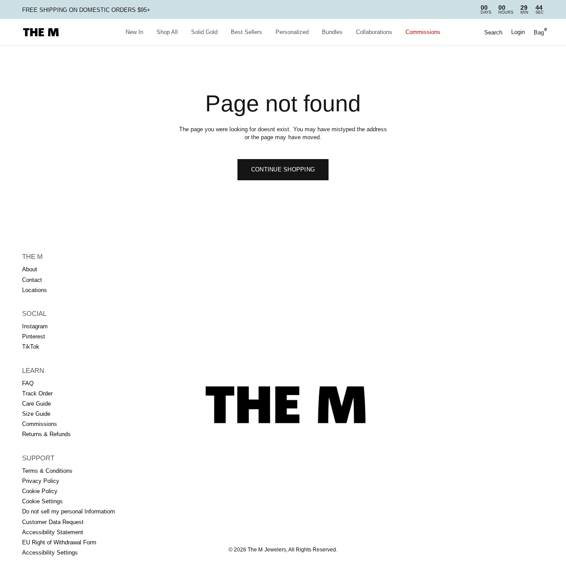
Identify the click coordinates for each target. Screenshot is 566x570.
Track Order (37, 393)
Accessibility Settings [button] (50, 552)
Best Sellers (246, 32)
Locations (34, 290)
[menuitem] (134, 32)
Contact (32, 280)
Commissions (422, 32)
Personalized (292, 32)
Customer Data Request (53, 522)
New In (134, 32)
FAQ (28, 383)
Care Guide (36, 403)
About (29, 269)
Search (493, 32)
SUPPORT (38, 458)
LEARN (33, 370)
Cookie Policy (39, 491)
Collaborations (374, 32)
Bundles (332, 32)
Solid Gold (204, 32)
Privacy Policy (40, 481)
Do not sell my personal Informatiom (68, 511)
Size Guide (36, 413)
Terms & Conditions (47, 470)
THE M (32, 256)
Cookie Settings (42, 501)
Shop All (167, 32)
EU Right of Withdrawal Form (59, 542)
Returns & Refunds (46, 434)
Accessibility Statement (52, 532)
